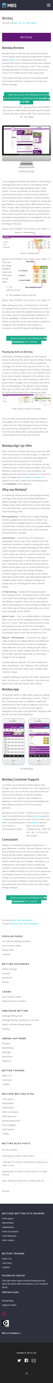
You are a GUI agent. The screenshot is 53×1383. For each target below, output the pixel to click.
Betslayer (6, 1043)
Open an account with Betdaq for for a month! (28, 340)
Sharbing (6, 1029)
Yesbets (5, 1133)
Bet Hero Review (9, 1149)
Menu (48, 5)
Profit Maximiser (9, 1116)
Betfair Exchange (9, 969)
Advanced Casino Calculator (14, 1001)
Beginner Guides (9, 1305)
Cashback (6, 954)
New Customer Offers (11, 945)
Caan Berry (7, 1080)
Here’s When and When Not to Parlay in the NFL (23, 1180)
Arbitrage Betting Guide (12, 1016)
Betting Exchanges (23, 920)
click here (39, 816)
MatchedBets (8, 1103)
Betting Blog (7, 1300)
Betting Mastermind (11, 1120)
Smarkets (37, 477)
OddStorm (6, 1061)
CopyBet (6, 1084)
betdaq (14, 924)
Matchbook (7, 977)
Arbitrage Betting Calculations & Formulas (20, 1020)
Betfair (12, 60)
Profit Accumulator (10, 1112)
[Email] (34, 1360)
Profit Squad (7, 1099)
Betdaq (5, 982)
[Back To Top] (26, 1373)
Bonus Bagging (8, 1125)
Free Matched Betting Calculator (16, 941)
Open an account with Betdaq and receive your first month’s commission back (26, 98)
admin (33, 23)
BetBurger (6, 1052)
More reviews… (8, 1240)
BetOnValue (7, 1056)
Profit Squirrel (8, 1129)
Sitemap (5, 1191)
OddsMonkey (8, 1107)
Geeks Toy (6, 1075)
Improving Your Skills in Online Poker (18, 1156)
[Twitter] (19, 1360)
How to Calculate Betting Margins (17, 1024)
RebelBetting (7, 1048)
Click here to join (10, 1292)
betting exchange (29, 924)
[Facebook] (26, 1360)
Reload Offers (8, 950)
